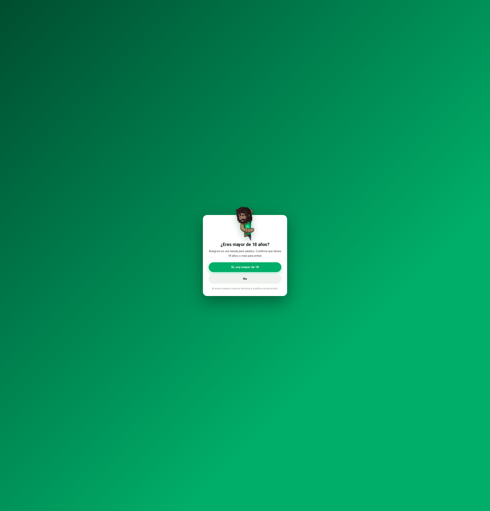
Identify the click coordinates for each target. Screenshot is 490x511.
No (245, 279)
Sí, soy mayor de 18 (245, 267)
